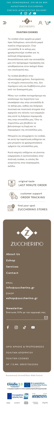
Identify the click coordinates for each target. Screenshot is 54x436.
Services (12, 266)
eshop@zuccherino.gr (22, 298)
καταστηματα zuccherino (27, 6)
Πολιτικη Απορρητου (19, 352)
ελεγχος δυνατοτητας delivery (27, 10)
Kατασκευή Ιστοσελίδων (18, 375)
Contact (12, 273)
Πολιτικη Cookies (17, 358)
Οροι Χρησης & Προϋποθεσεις (25, 347)
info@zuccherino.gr (20, 287)
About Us (13, 254)
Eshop (10, 260)
